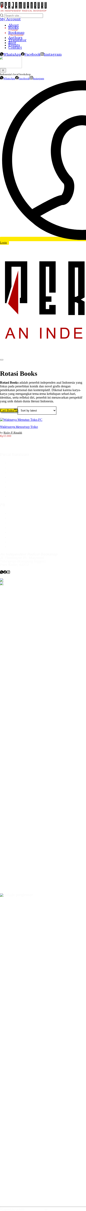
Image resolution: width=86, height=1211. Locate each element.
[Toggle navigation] (1, 359)
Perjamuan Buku (34, 1210)
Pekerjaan (16, 537)
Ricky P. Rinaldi (13, 432)
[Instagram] (8, 573)
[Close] (3, 70)
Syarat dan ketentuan (25, 496)
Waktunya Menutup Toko (19, 427)
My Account (10, 19)
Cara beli (15, 468)
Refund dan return (22, 492)
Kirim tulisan (18, 518)
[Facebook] (5, 573)
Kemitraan (16, 532)
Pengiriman (17, 487)
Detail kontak (18, 523)
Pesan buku (17, 513)
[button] (9, 410)
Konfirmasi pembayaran (26, 482)
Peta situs (16, 547)
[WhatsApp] (1, 573)
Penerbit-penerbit (21, 472)
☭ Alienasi (54, 1210)
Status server (18, 542)
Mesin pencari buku (23, 477)
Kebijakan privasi (21, 527)
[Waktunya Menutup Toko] (21, 419)
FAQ (11, 463)
